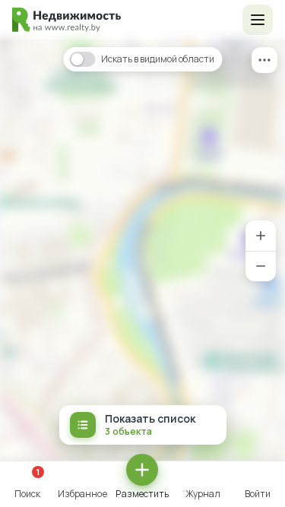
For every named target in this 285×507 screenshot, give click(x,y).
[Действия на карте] (264, 60)
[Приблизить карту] (260, 235)
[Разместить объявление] (142, 470)
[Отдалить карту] (260, 266)
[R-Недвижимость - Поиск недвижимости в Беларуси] (66, 19)
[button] (257, 20)
